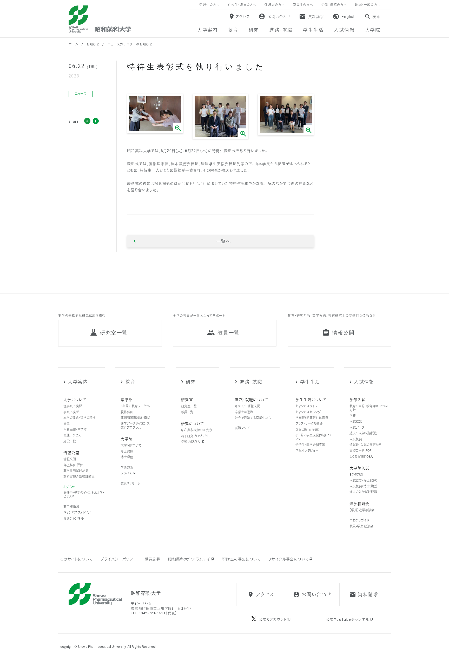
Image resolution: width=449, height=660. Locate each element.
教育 (130, 382)
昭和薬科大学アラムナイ (189, 559)
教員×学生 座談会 (361, 526)
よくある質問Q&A (361, 457)
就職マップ (242, 428)
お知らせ (93, 44)
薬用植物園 (71, 507)
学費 (352, 416)
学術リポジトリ (191, 442)
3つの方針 (356, 474)
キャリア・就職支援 (247, 406)
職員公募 (153, 559)
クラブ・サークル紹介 (309, 424)
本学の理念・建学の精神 (79, 418)
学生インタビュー (307, 451)
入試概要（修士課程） (363, 480)
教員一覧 (187, 412)
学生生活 (310, 382)
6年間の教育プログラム (136, 406)
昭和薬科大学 (100, 19)
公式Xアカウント (273, 619)
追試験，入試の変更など (365, 445)
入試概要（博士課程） (363, 486)
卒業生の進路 (244, 412)
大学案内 (78, 382)
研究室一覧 (189, 406)
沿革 (66, 424)
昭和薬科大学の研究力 (196, 430)
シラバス (127, 473)
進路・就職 (251, 382)
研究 (191, 382)
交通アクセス (72, 435)
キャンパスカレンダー (309, 412)
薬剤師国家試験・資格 (135, 418)
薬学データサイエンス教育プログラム (135, 425)
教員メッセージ (131, 483)
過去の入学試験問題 (363, 433)
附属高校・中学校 (75, 430)
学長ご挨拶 (71, 412)
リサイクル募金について (288, 559)
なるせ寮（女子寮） (307, 430)
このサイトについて (76, 559)
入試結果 (355, 421)
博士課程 (127, 457)
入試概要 (355, 439)
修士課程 (127, 451)
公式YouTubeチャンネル (347, 619)
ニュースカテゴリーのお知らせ (130, 44)
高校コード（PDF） (361, 451)
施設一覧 (69, 441)
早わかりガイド (359, 520)
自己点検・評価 (73, 465)
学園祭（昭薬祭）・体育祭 (311, 418)
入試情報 (364, 382)
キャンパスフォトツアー (78, 512)
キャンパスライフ (306, 406)
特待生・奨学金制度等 (310, 445)
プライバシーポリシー (119, 559)
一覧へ (223, 241)
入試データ (356, 427)
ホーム (73, 44)
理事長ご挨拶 (72, 406)
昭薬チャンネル (73, 518)
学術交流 (127, 467)
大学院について (131, 445)
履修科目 (127, 412)
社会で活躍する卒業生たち (253, 418)
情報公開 (69, 459)
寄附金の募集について (241, 559)
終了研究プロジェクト (195, 436)
